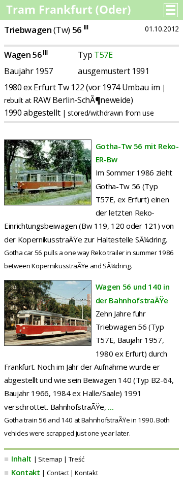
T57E (103, 54)
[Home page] (69, 12)
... (110, 407)
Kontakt (25, 472)
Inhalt (21, 458)
